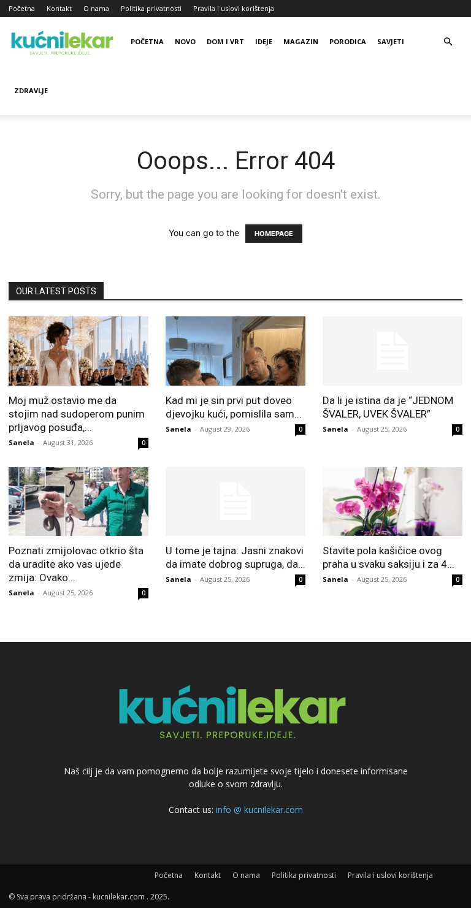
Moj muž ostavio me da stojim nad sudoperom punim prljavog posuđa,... (77, 413)
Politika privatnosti (151, 8)
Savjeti (390, 41)
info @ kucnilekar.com (259, 809)
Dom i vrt (225, 41)
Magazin (300, 41)
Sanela (21, 442)
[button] (447, 42)
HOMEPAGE (274, 233)
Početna (22, 8)
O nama (96, 8)
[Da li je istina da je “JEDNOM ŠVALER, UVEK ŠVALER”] (392, 351)
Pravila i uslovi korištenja (233, 8)
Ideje (263, 41)
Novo (185, 41)
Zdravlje (31, 90)
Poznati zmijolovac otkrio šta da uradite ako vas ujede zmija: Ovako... (76, 564)
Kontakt (59, 8)
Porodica (347, 41)
